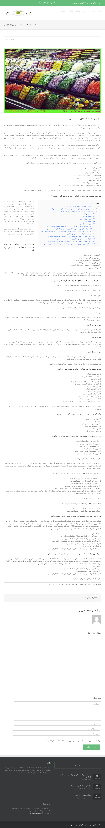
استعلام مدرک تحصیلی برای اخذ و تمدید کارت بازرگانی (75, 776)
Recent (77, 765)
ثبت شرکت (73, 125)
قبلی (12, 39)
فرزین (95, 584)
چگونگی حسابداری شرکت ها (81, 786)
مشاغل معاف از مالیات (83, 795)
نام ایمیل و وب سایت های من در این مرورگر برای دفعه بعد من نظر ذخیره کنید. (71, 741)
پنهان (92, 203)
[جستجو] (53, 11)
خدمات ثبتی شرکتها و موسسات (68, 584)
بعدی (7, 39)
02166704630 (35, 813)
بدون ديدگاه (52, 584)
